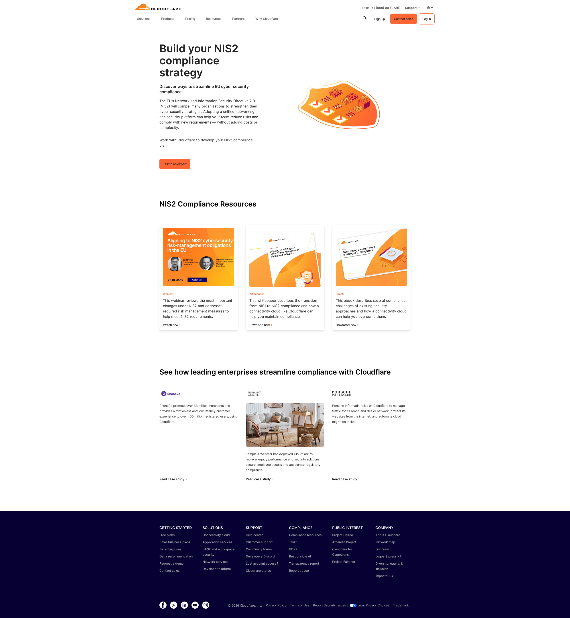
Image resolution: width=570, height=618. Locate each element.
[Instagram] (205, 605)
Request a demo (171, 563)
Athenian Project (344, 542)
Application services (217, 542)
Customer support (259, 542)
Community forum (259, 549)
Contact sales (169, 570)
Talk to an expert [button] (175, 164)
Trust (293, 542)
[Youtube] (195, 605)
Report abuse (299, 570)
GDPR (293, 549)
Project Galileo (342, 535)
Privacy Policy (276, 605)
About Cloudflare (387, 535)
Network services (215, 561)
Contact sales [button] (403, 19)
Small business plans (174, 542)
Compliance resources (305, 535)
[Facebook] (163, 605)
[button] (412, 8)
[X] (173, 605)
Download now (259, 325)
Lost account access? (262, 563)
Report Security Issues (329, 605)
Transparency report (304, 563)
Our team (382, 549)
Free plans (167, 535)
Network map (385, 542)
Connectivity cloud (216, 535)
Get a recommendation (176, 556)
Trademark (401, 605)
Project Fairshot (343, 561)
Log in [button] (426, 19)
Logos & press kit (388, 556)
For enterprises (170, 549)
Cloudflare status (258, 570)
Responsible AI (300, 556)
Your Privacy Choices (373, 605)
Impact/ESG (384, 576)
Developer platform (217, 569)
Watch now (170, 325)
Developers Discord (260, 556)
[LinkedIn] (184, 605)
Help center (254, 535)
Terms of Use (299, 605)
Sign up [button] (379, 19)
